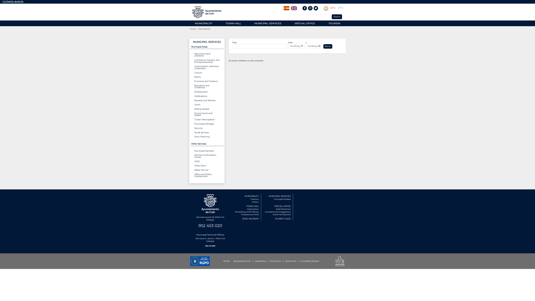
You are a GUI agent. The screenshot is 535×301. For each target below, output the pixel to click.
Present (255, 202)
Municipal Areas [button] (199, 47)
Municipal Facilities (204, 151)
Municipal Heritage (204, 124)
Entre (290, 43)
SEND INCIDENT (250, 219)
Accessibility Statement (310, 261)
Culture (198, 72)
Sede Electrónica (283, 209)
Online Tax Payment (282, 214)
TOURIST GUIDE (283, 219)
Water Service (201, 170)
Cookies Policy (291, 261)
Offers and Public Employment (203, 175)
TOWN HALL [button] (233, 23)
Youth (197, 104)
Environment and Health (203, 114)
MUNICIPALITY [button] (203, 23)
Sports (197, 77)
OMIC (197, 161)
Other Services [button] (198, 144)
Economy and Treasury (206, 81)
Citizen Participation (204, 119)
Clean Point (200, 165)
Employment (201, 92)
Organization (253, 209)
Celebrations (200, 96)
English (294, 7)
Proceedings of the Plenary (247, 212)
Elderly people (201, 109)
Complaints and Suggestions (278, 212)
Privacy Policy (275, 261)
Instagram (311, 11)
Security (198, 128)
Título (234, 43)
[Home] (207, 12)
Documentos (204, 29)
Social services (201, 132)
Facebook (306, 11)
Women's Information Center (205, 156)
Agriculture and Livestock (202, 55)
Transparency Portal (250, 214)
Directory (255, 199)
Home (193, 29)
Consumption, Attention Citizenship (206, 67)
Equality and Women (205, 100)
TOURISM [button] (334, 23)
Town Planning (202, 136)
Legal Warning (260, 261)
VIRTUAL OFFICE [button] (305, 23)
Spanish (286, 7)
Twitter (316, 11)
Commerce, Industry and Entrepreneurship (207, 61)
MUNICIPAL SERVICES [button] (267, 23)
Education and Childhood (201, 86)
